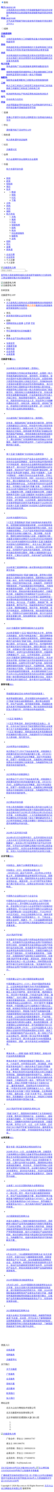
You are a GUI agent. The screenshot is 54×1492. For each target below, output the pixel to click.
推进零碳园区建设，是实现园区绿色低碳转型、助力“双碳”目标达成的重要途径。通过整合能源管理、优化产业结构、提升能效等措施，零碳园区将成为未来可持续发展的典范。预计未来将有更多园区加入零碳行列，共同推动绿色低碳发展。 (29, 704)
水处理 (13, 21)
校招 (12, 323)
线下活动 (19, 130)
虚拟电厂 (14, 66)
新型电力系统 (7, 275)
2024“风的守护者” (14, 935)
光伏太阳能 (28, 303)
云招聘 (28, 117)
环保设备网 (22, 140)
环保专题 (19, 169)
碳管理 (11, 42)
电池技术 (44, 94)
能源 (31, 13)
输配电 (37, 13)
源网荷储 (35, 66)
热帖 (25, 331)
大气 (8, 21)
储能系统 (19, 72)
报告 (14, 195)
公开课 (13, 117)
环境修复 (38, 21)
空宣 (33, 323)
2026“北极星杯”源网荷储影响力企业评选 (25, 628)
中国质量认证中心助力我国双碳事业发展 (25, 979)
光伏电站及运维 (26, 55)
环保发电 (14, 39)
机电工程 (35, 88)
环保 (42, 10)
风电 (12, 10)
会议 (25, 338)
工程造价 (35, 85)
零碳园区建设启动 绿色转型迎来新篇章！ (25, 694)
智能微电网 (43, 80)
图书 (12, 130)
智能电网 (16, 225)
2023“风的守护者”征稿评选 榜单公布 (23, 1109)
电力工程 (23, 39)
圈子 (29, 331)
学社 (6, 125)
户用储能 (38, 75)
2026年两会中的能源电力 (17, 746)
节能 (23, 21)
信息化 (47, 10)
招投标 (9, 184)
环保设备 (12, 107)
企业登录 (10, 257)
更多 (28, 278)
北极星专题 (11, 346)
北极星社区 (11, 149)
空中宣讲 (21, 117)
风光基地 (26, 275)
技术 (8, 189)
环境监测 (46, 21)
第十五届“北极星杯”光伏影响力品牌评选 (25, 454)
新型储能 (34, 275)
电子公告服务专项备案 (28, 1470)
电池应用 (27, 94)
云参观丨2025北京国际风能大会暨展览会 (25, 1185)
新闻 (6, 2)
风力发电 (19, 303)
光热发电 (14, 61)
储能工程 (46, 72)
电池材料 (10, 94)
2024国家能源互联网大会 (17, 1249)
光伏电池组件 (12, 55)
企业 (21, 316)
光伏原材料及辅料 (39, 58)
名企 (17, 323)
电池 (3, 91)
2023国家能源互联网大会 (17, 1310)
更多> (14, 359)
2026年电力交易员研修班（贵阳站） (23, 368)
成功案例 (10, 1388)
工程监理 (27, 85)
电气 (3, 96)
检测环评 (42, 105)
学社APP (27, 130)
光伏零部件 (26, 58)
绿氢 (14, 278)
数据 (14, 192)
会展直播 (10, 354)
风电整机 (27, 47)
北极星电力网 (10, 7)
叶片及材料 (36, 47)
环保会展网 (22, 159)
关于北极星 (11, 1369)
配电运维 (33, 80)
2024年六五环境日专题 (16, 833)
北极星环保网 (10, 18)
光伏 (17, 10)
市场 (25, 316)
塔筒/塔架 (21, 50)
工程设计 (19, 85)
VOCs (11, 24)
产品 (17, 338)
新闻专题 (10, 349)
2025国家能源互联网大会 (17, 1216)
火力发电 (10, 303)
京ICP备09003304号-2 (27, 1468)
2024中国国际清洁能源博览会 (20, 1280)
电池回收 (35, 94)
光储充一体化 (27, 75)
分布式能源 (21, 278)
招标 (17, 316)
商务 (8, 338)
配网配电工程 (23, 80)
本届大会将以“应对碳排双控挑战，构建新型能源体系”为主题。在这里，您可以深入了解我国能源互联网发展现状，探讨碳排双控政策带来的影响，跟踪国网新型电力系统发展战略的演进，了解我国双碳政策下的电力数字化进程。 (29, 1320)
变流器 (45, 50)
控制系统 (30, 50)
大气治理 (33, 105)
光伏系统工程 (14, 58)
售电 (8, 66)
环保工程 (44, 85)
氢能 (38, 10)
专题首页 (10, 343)
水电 (21, 10)
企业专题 (10, 351)
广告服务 (10, 1374)
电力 (3, 7)
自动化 (9, 99)
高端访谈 (44, 117)
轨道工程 (27, 88)
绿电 (49, 275)
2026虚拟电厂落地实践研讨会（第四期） (25, 418)
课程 (8, 130)
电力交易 (43, 275)
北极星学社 (11, 1359)
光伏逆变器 (39, 55)
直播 (6, 112)
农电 (48, 13)
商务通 (7, 135)
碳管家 (43, 13)
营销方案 (10, 1384)
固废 (19, 21)
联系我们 (10, 1393)
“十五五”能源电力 (14, 719)
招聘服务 (10, 1355)
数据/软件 (44, 66)
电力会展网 (11, 159)
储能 (33, 10)
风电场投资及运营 (14, 47)
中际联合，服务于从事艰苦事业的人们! (24, 865)
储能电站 (27, 72)
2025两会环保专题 (14, 802)
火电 (8, 10)
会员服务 (10, 1379)
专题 (6, 164)
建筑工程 (19, 88)
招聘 (6, 29)
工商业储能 (36, 72)
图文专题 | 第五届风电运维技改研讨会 (23, 1147)
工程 (3, 83)
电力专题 (10, 169)
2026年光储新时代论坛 (16, 517)
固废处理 (17, 105)
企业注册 (10, 254)
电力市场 (27, 10)
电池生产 (19, 94)
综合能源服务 (23, 13)
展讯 (29, 338)
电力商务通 (11, 140)
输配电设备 (32, 39)
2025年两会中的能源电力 (17, 774)
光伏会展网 (32, 159)
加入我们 (10, 1398)
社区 (6, 145)
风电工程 (46, 47)
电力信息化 (18, 99)
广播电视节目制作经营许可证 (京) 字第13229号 (22, 1475)
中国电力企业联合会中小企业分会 (22, 896)
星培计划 (35, 117)
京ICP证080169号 (9, 1468)
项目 (8, 186)
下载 (14, 200)
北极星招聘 (6, 33)
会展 (6, 154)
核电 (15, 13)
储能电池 (10, 72)
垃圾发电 (29, 21)
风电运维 (38, 50)
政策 (8, 181)
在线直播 (10, 1350)
